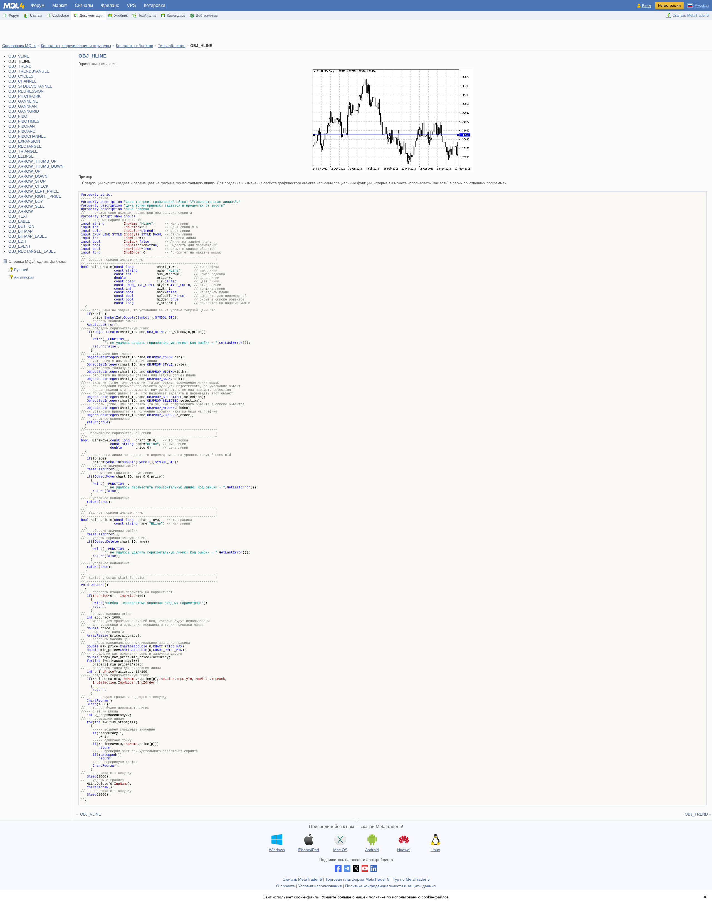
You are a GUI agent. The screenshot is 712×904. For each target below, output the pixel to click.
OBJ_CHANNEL (22, 81)
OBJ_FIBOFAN (21, 126)
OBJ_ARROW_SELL (26, 206)
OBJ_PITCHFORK (24, 96)
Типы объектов (171, 45)
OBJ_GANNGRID (23, 111)
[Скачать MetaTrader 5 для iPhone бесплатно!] (308, 839)
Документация (91, 15)
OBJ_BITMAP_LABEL (27, 236)
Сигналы (84, 5)
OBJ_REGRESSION (26, 91)
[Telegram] (347, 868)
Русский (21, 270)
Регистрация (669, 5)
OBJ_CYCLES (20, 76)
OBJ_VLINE (18, 56)
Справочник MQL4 (19, 45)
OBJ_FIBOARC (21, 131)
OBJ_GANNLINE (23, 101)
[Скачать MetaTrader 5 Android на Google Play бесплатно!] (372, 839)
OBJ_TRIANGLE (23, 151)
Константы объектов (134, 45)
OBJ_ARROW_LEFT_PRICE (33, 191)
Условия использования (320, 886)
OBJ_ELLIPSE (21, 156)
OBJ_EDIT (17, 241)
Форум (37, 5)
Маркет (59, 5)
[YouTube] (365, 868)
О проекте (285, 886)
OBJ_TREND (19, 66)
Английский (24, 277)
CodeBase (60, 15)
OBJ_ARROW (20, 211)
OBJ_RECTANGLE (24, 146)
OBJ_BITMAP (20, 231)
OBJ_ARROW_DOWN (27, 176)
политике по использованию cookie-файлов (409, 897)
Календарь (176, 15)
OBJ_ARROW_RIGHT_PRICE (34, 196)
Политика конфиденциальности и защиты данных (390, 886)
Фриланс (110, 5)
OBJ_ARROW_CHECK (28, 186)
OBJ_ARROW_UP (24, 171)
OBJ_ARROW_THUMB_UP (32, 161)
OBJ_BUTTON (21, 226)
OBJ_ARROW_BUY (25, 201)
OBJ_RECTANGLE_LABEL (32, 251)
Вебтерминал (207, 15)
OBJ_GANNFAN (22, 106)
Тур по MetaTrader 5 (411, 879)
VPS (131, 5)
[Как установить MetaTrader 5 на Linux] (435, 839)
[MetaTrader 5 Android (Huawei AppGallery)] (403, 840)
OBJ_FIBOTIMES (23, 121)
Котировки (154, 5)
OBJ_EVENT (19, 246)
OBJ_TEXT (18, 216)
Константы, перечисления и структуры (76, 45)
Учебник (121, 15)
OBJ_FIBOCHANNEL (27, 136)
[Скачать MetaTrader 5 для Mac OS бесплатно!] (340, 839)
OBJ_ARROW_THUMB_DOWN (35, 166)
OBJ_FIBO (17, 116)
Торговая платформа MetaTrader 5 (357, 879)
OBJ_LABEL (19, 221)
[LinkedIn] (373, 868)
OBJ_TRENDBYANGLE (28, 71)
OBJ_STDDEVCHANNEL (30, 86)
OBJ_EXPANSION (24, 141)
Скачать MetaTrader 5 (691, 15)
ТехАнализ (147, 15)
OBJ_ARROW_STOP (27, 181)
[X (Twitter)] (356, 868)
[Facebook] (338, 868)
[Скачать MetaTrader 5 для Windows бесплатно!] (277, 839)
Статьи (36, 15)
